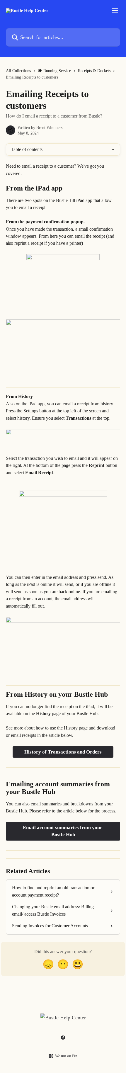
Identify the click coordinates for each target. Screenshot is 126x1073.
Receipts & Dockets (94, 71)
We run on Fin (66, 1056)
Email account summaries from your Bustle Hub (63, 831)
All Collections (18, 71)
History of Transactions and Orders (63, 752)
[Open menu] (115, 10)
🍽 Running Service (54, 71)
